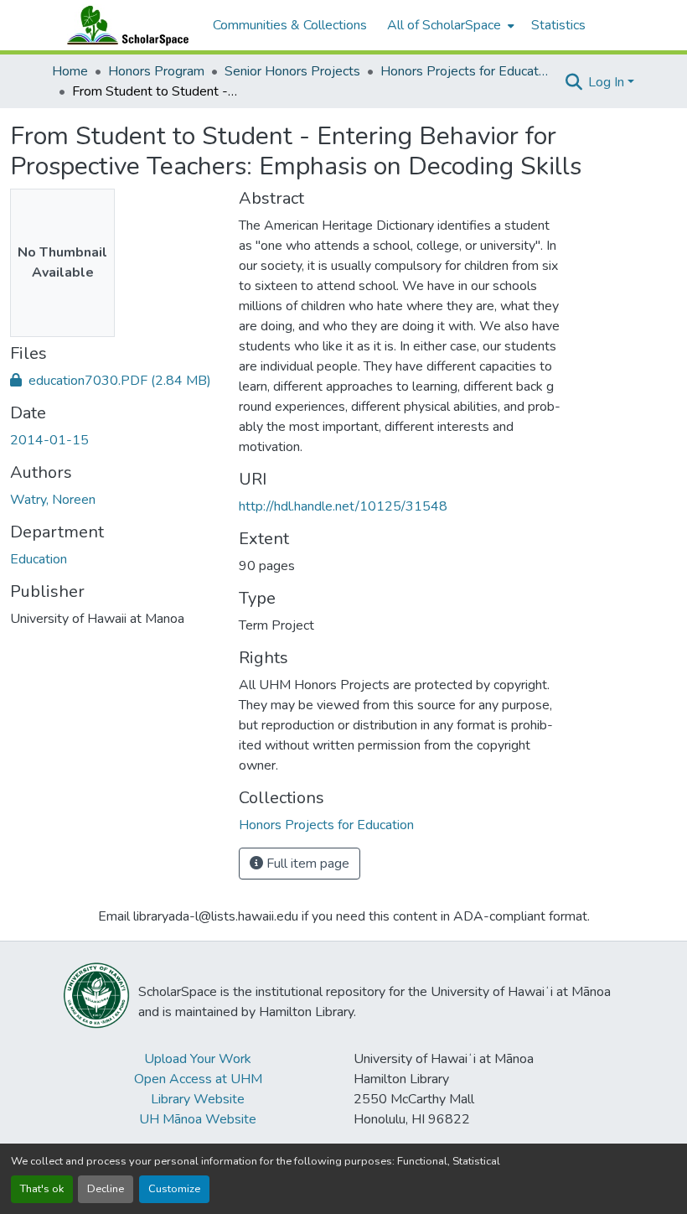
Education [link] (38, 559)
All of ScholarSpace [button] (444, 25)
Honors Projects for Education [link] (464, 71)
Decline (105, 1188)
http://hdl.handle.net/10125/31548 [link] (343, 506)
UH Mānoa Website (197, 1119)
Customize (174, 1188)
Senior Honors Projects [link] (292, 71)
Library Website (198, 1099)
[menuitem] (449, 25)
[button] (124, 25)
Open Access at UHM (198, 1079)
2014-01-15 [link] (49, 440)
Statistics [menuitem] (558, 25)
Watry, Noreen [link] (53, 499)
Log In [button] (608, 82)
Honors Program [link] (156, 71)
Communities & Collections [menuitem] (290, 25)
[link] (114, 381)
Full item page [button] (306, 863)
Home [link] (70, 71)
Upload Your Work (197, 1059)
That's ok (42, 1188)
